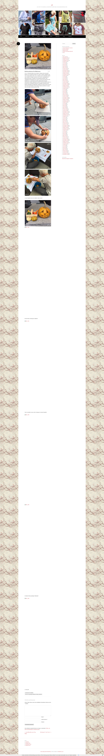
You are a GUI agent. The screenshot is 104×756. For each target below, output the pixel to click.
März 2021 (65, 67)
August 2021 (65, 61)
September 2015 (65, 142)
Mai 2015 (64, 147)
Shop (64, 36)
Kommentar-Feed (28, 744)
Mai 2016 (64, 133)
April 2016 (64, 134)
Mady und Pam (65, 50)
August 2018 (65, 102)
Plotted (38, 36)
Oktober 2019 (65, 85)
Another (31, 692)
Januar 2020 (65, 82)
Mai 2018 (64, 105)
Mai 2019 (64, 91)
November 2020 (65, 71)
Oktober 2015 (65, 141)
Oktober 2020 (65, 73)
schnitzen (40, 694)
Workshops (58, 36)
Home (21, 36)
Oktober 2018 (65, 99)
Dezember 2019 (65, 83)
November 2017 (65, 112)
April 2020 (64, 78)
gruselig (30, 694)
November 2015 (65, 140)
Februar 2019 (65, 95)
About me (27, 36)
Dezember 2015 (65, 139)
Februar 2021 (65, 68)
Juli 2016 (64, 131)
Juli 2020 (64, 76)
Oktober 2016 (65, 127)
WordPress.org (27, 745)
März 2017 (65, 121)
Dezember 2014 (65, 153)
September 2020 (65, 74)
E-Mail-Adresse (44, 719)
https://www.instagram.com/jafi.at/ (67, 158)
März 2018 (65, 107)
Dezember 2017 (65, 111)
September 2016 (65, 128)
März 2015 (65, 149)
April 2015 (64, 148)
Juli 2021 (64, 62)
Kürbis (37, 694)
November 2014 (65, 154)
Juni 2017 (64, 118)
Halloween (34, 694)
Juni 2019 (64, 90)
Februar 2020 (65, 81)
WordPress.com (60, 751)
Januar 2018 (65, 110)
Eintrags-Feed (27, 743)
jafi (52, 5)
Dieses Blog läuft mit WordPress (46, 751)
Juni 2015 (64, 146)
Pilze (64, 52)
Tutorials (50, 36)
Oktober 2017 (65, 113)
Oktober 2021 (65, 59)
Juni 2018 (64, 104)
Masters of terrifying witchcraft (68, 51)
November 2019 (65, 84)
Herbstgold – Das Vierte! (45, 732)
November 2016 (65, 126)
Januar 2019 (65, 96)
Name (42, 716)
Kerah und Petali (65, 49)
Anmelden (27, 741)
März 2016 (65, 135)
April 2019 (64, 92)
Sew (33, 36)
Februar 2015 (65, 150)
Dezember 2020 (65, 70)
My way (44, 36)
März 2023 (65, 56)
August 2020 (65, 75)
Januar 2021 (65, 69)
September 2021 (65, 60)
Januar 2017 (65, 124)
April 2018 (64, 106)
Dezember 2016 (65, 125)
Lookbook (70, 36)
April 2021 (64, 66)
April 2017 (64, 120)
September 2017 (65, 114)
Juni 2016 (64, 132)
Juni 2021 (64, 63)
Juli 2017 (64, 117)
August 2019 (65, 88)
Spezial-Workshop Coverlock (68, 47)
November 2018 (65, 98)
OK (78, 755)
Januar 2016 (65, 138)
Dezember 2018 (65, 97)
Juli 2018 (64, 103)
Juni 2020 (64, 77)
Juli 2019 (64, 89)
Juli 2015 (64, 145)
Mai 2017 (64, 119)
